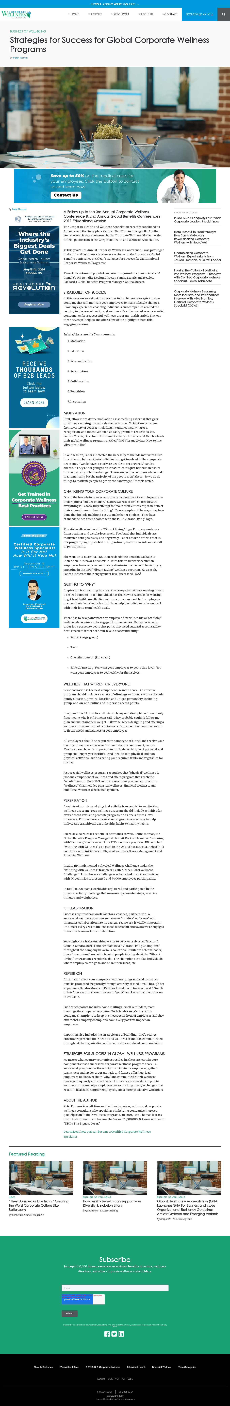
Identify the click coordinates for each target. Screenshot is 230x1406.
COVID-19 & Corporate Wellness (103, 1367)
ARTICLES (96, 14)
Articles (127, 1378)
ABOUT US (147, 14)
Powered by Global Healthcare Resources (115, 1399)
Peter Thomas (20, 57)
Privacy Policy (104, 1392)
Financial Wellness (161, 1367)
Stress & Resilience (43, 1367)
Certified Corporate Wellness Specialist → (115, 4)
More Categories (187, 1367)
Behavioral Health (136, 1367)
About (101, 1378)
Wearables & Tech (69, 1367)
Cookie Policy (126, 1392)
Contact (114, 1378)
